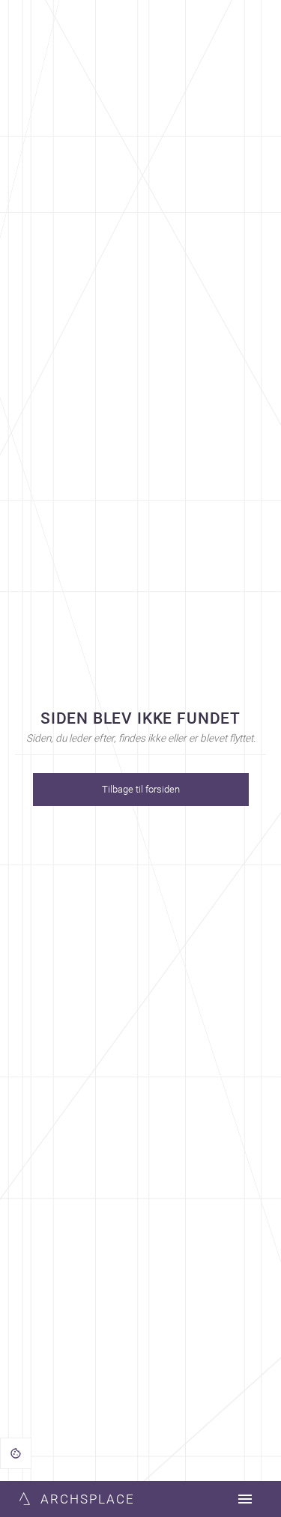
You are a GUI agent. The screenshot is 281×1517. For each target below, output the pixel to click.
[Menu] (245, 1499)
